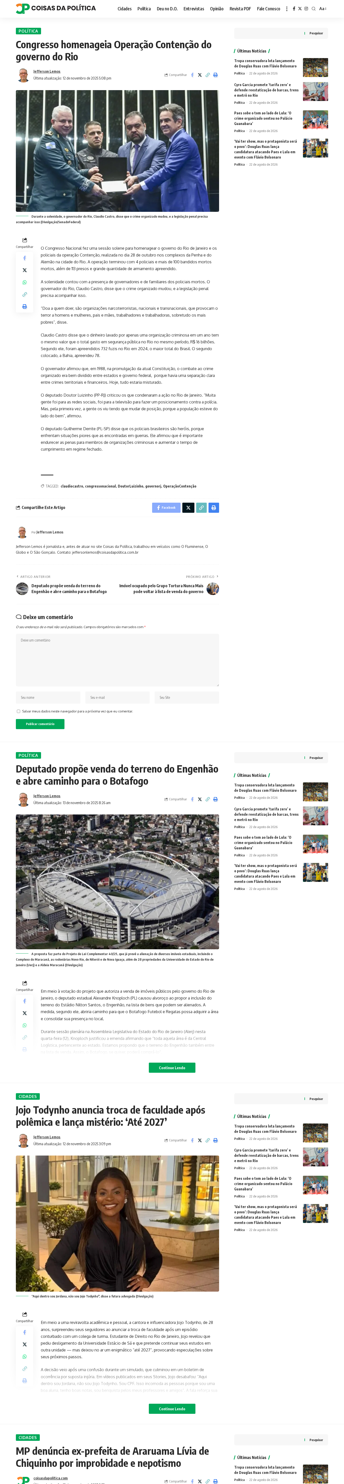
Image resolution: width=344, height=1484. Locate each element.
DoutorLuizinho (130, 486)
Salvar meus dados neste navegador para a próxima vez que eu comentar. (77, 711)
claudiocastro (72, 486)
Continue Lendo (172, 1067)
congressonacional (100, 486)
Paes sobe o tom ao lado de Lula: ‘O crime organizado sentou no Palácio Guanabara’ (263, 118)
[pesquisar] (314, 9)
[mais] (286, 9)
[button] (207, 75)
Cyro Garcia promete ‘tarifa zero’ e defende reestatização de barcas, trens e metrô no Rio (266, 90)
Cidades (28, 1096)
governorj (153, 486)
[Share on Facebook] (192, 75)
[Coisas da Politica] (56, 9)
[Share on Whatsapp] (25, 282)
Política (28, 31)
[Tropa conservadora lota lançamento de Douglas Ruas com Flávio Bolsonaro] (315, 67)
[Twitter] (300, 8)
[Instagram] (306, 8)
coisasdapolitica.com (50, 1478)
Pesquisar (316, 33)
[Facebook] (294, 8)
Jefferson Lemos (46, 71)
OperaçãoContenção (179, 486)
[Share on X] (199, 75)
